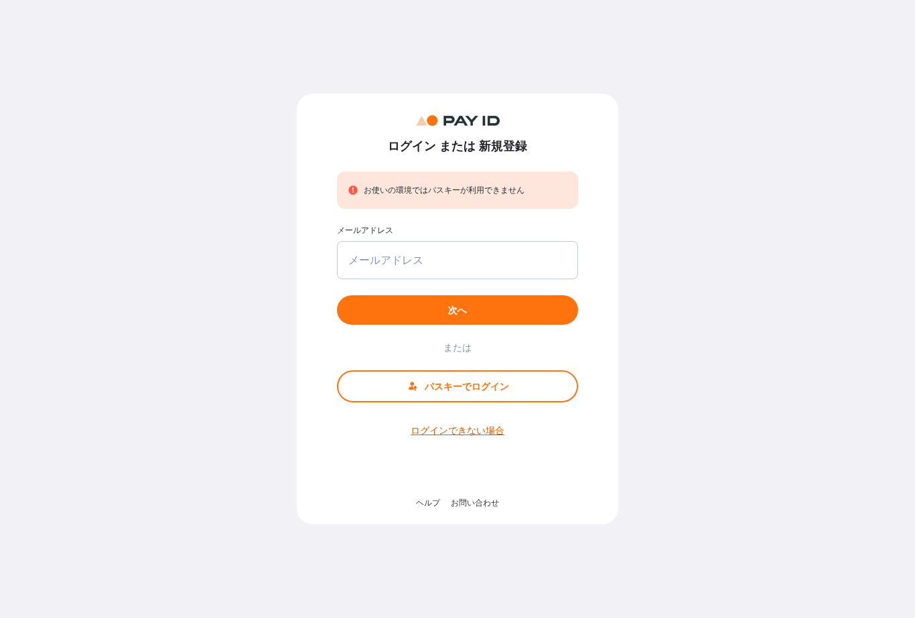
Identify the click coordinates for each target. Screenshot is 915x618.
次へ (457, 309)
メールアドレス (365, 230)
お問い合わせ (475, 502)
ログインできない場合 (457, 430)
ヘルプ (428, 502)
